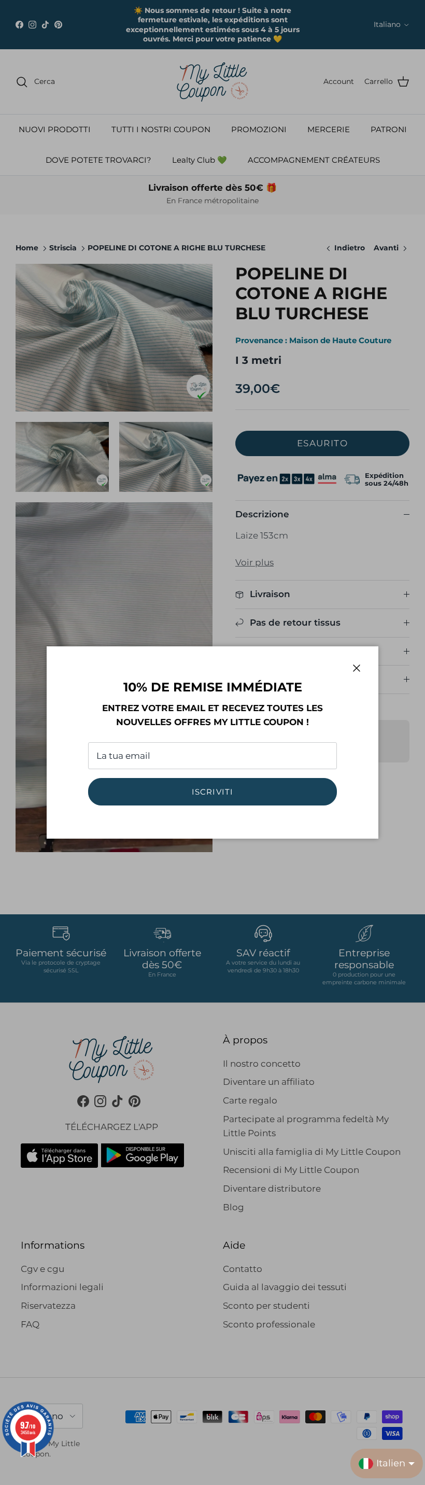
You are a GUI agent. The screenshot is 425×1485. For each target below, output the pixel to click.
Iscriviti (213, 792)
